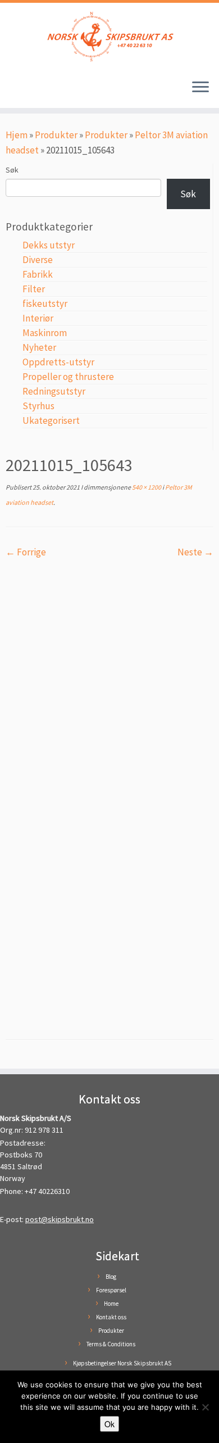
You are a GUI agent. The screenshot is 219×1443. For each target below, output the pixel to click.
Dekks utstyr (48, 245)
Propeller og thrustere (68, 376)
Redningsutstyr (53, 391)
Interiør (37, 318)
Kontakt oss (111, 1317)
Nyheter (39, 347)
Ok (109, 1424)
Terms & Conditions (110, 1344)
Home (111, 1304)
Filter (33, 289)
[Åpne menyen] (200, 87)
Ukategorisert (51, 420)
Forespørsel (111, 1290)
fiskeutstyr (44, 303)
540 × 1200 (146, 487)
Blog (111, 1277)
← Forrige (26, 552)
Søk (12, 170)
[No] (205, 1407)
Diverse (37, 260)
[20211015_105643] (109, 790)
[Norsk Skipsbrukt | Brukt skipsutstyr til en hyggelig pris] (109, 36)
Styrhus (38, 406)
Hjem (17, 135)
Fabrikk (37, 274)
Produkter (56, 135)
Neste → (195, 552)
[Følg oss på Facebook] (12, 92)
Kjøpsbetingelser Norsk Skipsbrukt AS (122, 1363)
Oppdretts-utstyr (58, 362)
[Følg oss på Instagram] (23, 92)
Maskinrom (44, 333)
